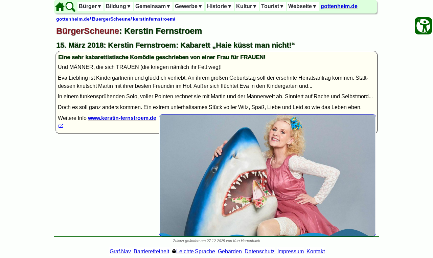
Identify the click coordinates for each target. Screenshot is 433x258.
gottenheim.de (339, 6)
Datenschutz (260, 251)
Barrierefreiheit (151, 251)
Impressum (290, 251)
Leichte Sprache (195, 251)
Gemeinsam (153, 6)
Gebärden (230, 251)
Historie (219, 6)
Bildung (119, 6)
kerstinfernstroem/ (154, 19)
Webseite (302, 6)
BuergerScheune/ (112, 19)
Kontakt (315, 251)
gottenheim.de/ (73, 19)
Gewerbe (189, 6)
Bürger (90, 6)
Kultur (246, 6)
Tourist (272, 6)
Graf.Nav (120, 251)
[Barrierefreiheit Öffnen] (423, 26)
